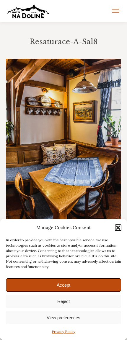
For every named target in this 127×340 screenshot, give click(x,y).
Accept (63, 285)
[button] (118, 228)
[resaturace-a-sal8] (63, 145)
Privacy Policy (63, 331)
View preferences (63, 317)
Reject (63, 301)
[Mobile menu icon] (116, 11)
